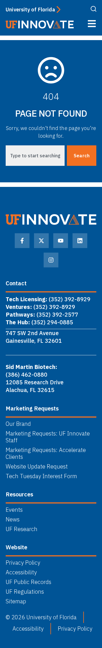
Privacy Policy (23, 562)
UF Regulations (25, 591)
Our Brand (18, 423)
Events (14, 509)
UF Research (21, 529)
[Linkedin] (80, 240)
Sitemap (16, 601)
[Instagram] (51, 260)
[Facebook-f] (22, 240)
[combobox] (35, 155)
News (13, 519)
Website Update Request (37, 466)
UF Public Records (28, 582)
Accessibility (21, 572)
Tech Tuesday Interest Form (41, 476)
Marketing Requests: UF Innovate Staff (48, 437)
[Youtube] (60, 240)
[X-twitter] (41, 240)
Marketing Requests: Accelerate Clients (46, 453)
